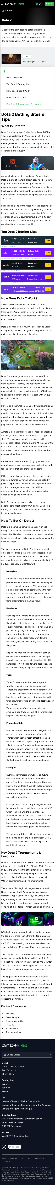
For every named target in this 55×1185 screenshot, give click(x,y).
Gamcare (39, 1178)
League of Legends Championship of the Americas (26, 1105)
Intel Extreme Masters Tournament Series (22, 1118)
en (40, 4)
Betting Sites (8, 1080)
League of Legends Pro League (17, 1108)
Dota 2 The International (13, 1066)
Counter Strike (9, 1115)
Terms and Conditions (9, 1158)
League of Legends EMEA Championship (21, 1101)
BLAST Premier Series (12, 1122)
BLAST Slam (8, 1074)
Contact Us (6, 1161)
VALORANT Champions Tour (15, 1136)
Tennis (5, 1091)
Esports (5, 1084)
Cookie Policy (40, 1158)
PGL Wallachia (9, 1070)
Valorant (6, 1132)
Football (6, 1087)
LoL (4, 1097)
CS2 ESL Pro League (12, 1126)
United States (13, 1054)
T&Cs (12, 246)
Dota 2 (5, 1063)
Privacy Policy (26, 1158)
